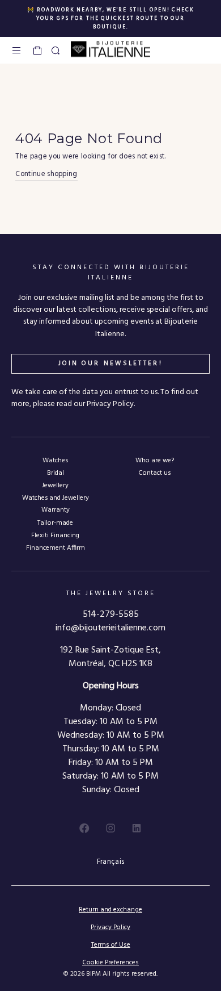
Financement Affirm (55, 547)
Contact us (154, 472)
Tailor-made (55, 522)
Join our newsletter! (110, 363)
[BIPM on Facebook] (84, 828)
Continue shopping (46, 174)
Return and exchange (110, 909)
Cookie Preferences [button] (110, 962)
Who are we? (154, 460)
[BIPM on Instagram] (110, 828)
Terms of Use (110, 945)
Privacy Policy (110, 927)
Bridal (55, 472)
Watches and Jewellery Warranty (55, 503)
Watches (55, 460)
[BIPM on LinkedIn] (136, 828)
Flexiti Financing (55, 535)
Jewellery (55, 485)
